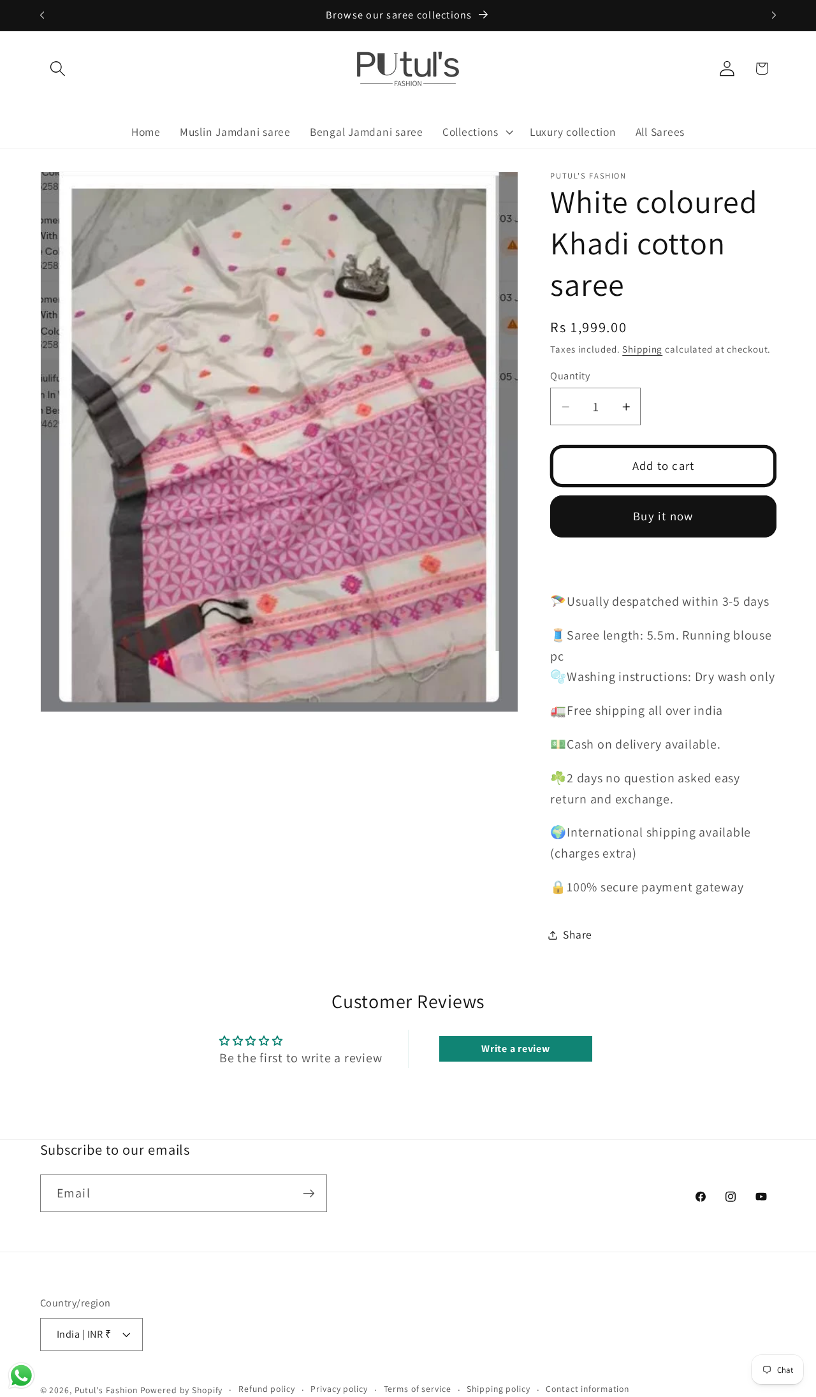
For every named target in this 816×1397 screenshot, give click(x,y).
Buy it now (663, 515)
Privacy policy (338, 1389)
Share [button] (577, 934)
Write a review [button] (515, 1048)
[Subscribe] (308, 1192)
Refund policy (266, 1389)
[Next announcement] (774, 15)
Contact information (587, 1389)
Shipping (642, 349)
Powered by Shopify (181, 1390)
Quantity (570, 376)
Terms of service (417, 1389)
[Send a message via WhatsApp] (21, 1376)
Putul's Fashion (106, 1390)
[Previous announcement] (42, 15)
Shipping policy (498, 1389)
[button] (57, 68)
